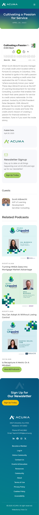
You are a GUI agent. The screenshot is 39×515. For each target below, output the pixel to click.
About (19, 478)
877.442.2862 (22, 430)
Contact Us (19, 460)
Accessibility (19, 496)
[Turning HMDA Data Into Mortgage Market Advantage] (19, 242)
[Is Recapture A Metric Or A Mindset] (19, 338)
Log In (19, 451)
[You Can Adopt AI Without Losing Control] (19, 290)
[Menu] (34, 4)
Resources (19, 469)
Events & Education (19, 464)
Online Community (19, 455)
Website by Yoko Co (19, 510)
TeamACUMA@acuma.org (22, 433)
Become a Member (19, 446)
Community (19, 473)
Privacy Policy (19, 487)
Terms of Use (19, 482)
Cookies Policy (19, 491)
